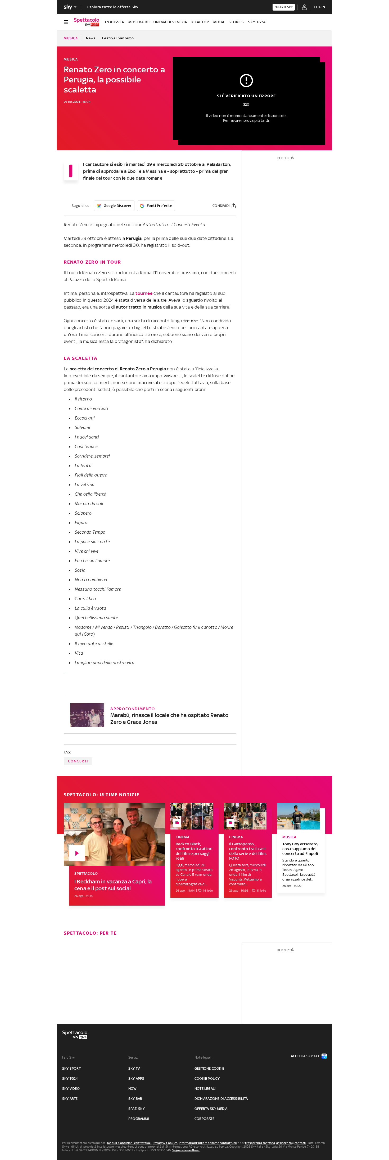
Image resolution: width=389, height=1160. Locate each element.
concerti (78, 761)
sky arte (70, 1099)
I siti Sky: (68, 1057)
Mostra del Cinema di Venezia (157, 22)
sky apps (136, 1078)
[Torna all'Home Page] (86, 22)
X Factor (200, 22)
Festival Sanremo (118, 38)
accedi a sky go (305, 1056)
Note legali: (203, 1057)
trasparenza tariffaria (260, 1143)
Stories (236, 22)
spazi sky (136, 1109)
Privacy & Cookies (165, 1143)
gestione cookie (209, 1068)
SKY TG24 (257, 22)
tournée (143, 293)
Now (132, 1089)
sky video (71, 1089)
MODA (218, 22)
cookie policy (207, 1078)
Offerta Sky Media (211, 1109)
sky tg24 (70, 1078)
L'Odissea (114, 22)
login (319, 7)
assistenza (284, 1143)
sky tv (134, 1068)
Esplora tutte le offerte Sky (112, 7)
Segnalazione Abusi (186, 1150)
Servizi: (133, 1057)
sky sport (71, 1068)
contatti (300, 1143)
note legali (205, 1089)
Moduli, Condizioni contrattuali (129, 1143)
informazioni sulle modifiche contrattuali (208, 1143)
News (91, 38)
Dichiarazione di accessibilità (221, 1099)
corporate (204, 1119)
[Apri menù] (66, 22)
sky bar (135, 1099)
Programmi (138, 1119)
